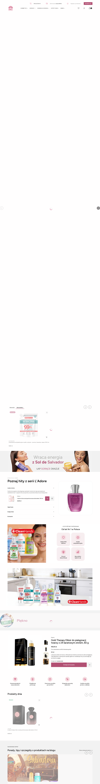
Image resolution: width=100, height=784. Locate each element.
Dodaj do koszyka (68, 665)
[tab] (31, 488)
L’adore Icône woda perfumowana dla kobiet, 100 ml (30, 498)
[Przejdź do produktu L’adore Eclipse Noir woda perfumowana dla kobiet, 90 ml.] (25, 712)
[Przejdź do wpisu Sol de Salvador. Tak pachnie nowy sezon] (33, 768)
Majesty (52, 637)
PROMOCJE (88, 3)
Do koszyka (46, 437)
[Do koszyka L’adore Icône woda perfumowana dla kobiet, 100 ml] (47, 498)
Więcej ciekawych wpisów (85, 750)
